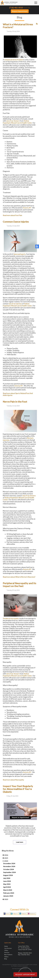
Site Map (14, 968)
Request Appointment (20, 11)
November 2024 (9, 866)
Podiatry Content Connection (20, 966)
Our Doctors (8, 948)
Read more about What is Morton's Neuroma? (19, 577)
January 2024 (8, 896)
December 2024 (9, 863)
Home (6, 946)
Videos (6, 956)
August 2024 (8, 875)
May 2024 (6, 884)
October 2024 (8, 869)
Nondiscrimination (22, 968)
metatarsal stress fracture (13, 60)
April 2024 (7, 887)
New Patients (8, 954)
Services (6, 952)
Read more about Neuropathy (13, 780)
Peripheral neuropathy (11, 618)
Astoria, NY (27, 208)
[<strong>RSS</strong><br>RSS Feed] (37, 24)
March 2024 (7, 890)
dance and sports (19, 254)
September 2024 (9, 872)
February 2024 (8, 893)
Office (6, 950)
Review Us (32, 913)
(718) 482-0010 (16, 7)
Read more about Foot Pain (12, 215)
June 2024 (7, 881)
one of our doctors (13, 121)
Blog (5, 959)
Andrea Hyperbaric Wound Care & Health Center (17, 122)
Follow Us (15, 913)
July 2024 (6, 878)
